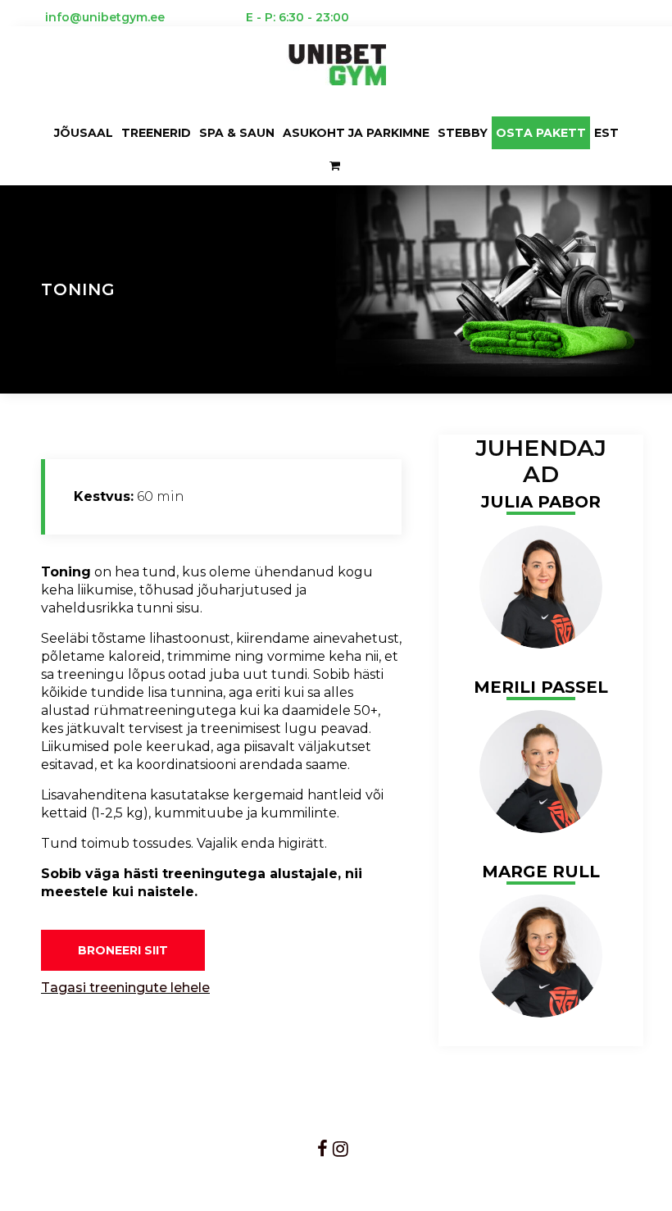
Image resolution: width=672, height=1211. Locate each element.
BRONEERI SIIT (123, 950)
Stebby (463, 132)
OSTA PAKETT (541, 132)
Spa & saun (237, 132)
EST (606, 132)
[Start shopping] (336, 165)
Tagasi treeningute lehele (125, 987)
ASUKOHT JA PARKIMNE (356, 132)
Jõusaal (83, 132)
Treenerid (156, 132)
